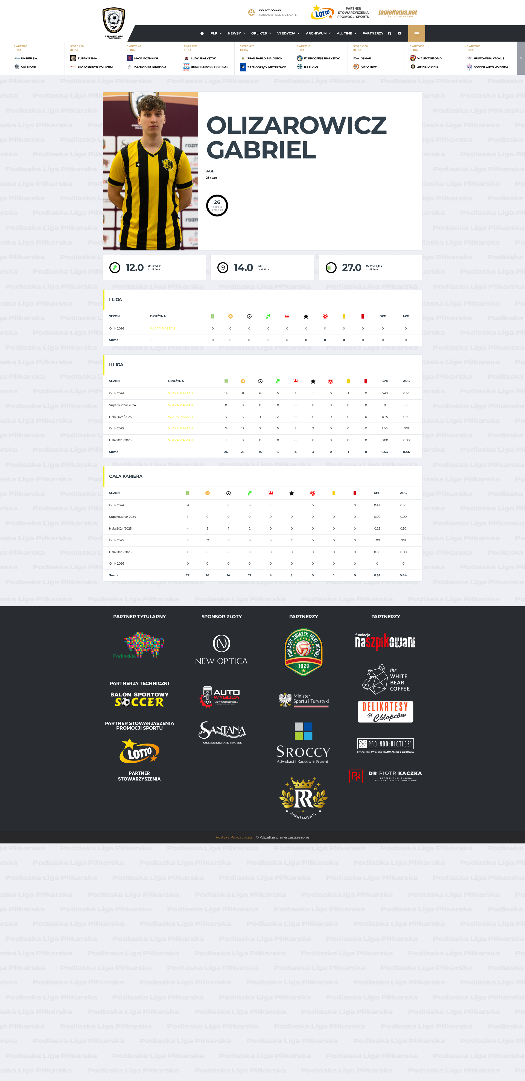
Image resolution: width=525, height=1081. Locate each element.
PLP (214, 33)
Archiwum (316, 33)
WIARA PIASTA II (162, 328)
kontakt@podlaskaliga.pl (277, 14)
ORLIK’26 (259, 33)
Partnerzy (373, 33)
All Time (344, 33)
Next (521, 58)
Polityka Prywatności (234, 837)
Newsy (234, 33)
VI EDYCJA (286, 33)
